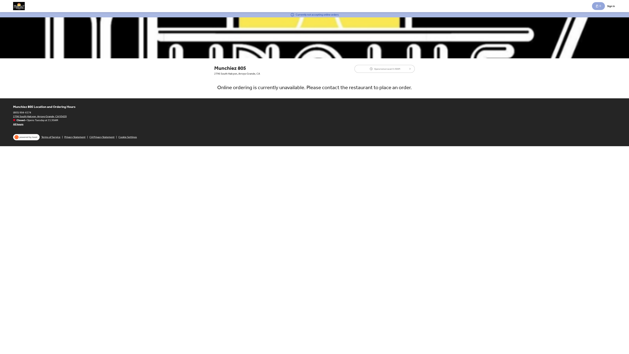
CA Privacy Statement (101, 137)
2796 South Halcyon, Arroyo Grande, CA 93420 (40, 116)
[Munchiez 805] (19, 6)
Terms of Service (50, 137)
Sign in (611, 6)
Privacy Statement (75, 137)
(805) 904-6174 (22, 112)
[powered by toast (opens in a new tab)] (26, 137)
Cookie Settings (127, 137)
